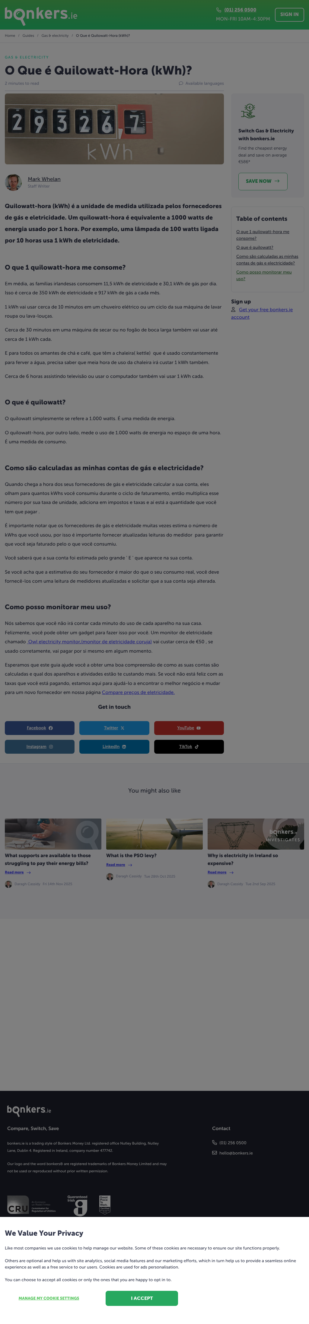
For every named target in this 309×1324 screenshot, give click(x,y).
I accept (142, 1298)
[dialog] (154, 662)
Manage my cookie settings (49, 1298)
